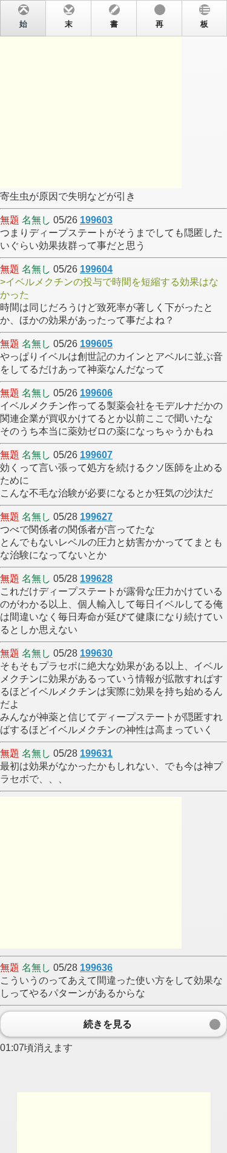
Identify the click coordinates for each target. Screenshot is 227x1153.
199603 (96, 220)
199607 (96, 455)
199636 (96, 967)
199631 (96, 753)
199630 (96, 653)
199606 (96, 393)
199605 (96, 344)
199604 (96, 269)
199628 (96, 578)
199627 (96, 517)
